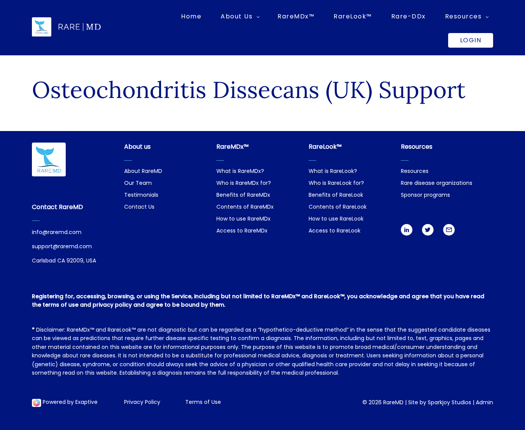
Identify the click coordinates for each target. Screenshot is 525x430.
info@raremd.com (56, 232)
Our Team (138, 183)
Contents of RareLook (338, 207)
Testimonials (141, 195)
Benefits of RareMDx (243, 195)
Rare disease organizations (436, 183)
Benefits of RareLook (336, 195)
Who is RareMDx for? (243, 183)
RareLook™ (353, 16)
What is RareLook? (333, 171)
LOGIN (471, 40)
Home (191, 16)
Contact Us (139, 207)
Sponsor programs (425, 195)
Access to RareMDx (241, 231)
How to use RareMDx (243, 219)
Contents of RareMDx (245, 207)
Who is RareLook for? (336, 183)
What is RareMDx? (240, 171)
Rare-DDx (408, 16)
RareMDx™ (295, 16)
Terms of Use (203, 402)
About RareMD (143, 171)
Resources (415, 171)
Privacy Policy (142, 402)
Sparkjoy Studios (449, 402)
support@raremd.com (62, 246)
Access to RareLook (335, 231)
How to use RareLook (336, 219)
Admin (484, 402)
